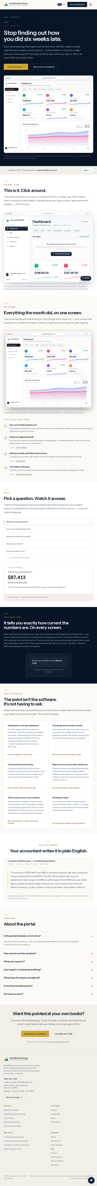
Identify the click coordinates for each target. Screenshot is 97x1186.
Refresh (85, 222)
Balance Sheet (14, 237)
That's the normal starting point (57, 1042)
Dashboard (13, 228)
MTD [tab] (36, 231)
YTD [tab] (49, 231)
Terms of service (57, 1161)
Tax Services (9, 1118)
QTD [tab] (42, 231)
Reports (12, 246)
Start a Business (57, 1145)
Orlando (54, 1110)
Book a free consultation (44, 67)
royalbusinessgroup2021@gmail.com (18, 1082)
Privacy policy (56, 1157)
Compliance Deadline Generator (16, 1145)
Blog (52, 1149)
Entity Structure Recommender (16, 1141)
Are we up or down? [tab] (48, 544)
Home (6, 17)
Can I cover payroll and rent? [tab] (48, 529)
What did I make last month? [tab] (48, 536)
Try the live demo (14, 67)
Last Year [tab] (67, 231)
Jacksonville (55, 1114)
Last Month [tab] (57, 231)
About (53, 1137)
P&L (10, 233)
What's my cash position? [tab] (48, 522)
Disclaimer (55, 1165)
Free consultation (77, 4)
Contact (54, 1153)
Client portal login (13, 1097)
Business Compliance (12, 1122)
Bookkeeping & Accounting (14, 1114)
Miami (53, 1118)
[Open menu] (90, 4)
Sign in (86, 170)
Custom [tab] (76, 231)
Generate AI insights (62, 254)
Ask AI (87, 278)
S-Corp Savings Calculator (14, 1137)
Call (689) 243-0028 (63, 1034)
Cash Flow (13, 242)
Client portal (55, 1141)
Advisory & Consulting (12, 1126)
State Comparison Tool (13, 1149)
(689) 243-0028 (10, 1079)
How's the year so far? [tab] (48, 551)
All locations (55, 1122)
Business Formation (11, 1110)
